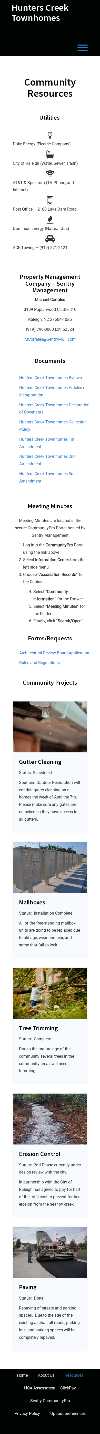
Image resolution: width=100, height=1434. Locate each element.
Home (22, 1375)
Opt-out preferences (68, 1413)
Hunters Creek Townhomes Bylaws (50, 377)
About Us (46, 1375)
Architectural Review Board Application (54, 653)
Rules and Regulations (39, 662)
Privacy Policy (27, 1413)
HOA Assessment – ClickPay (50, 1388)
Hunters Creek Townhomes (40, 13)
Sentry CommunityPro (50, 1400)
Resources (74, 1375)
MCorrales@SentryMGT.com (50, 339)
